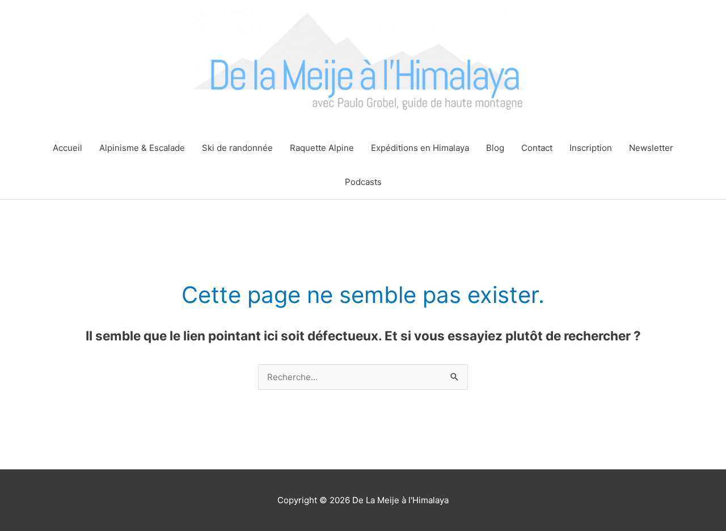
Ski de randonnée (237, 147)
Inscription (590, 147)
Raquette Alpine (322, 147)
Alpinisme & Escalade (142, 147)
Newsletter (651, 147)
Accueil (67, 147)
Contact (536, 147)
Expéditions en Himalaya (420, 147)
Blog (495, 147)
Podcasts (363, 181)
